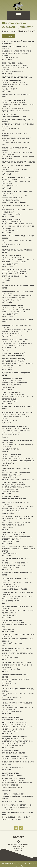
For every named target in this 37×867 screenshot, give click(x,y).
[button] (18, 15)
